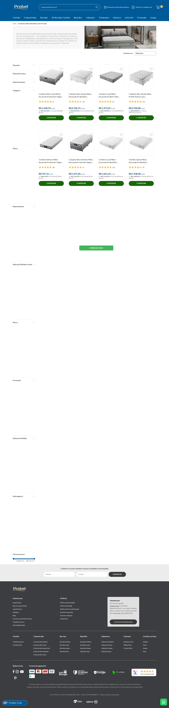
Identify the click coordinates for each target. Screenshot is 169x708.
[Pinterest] (15, 678)
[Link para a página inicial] (14, 24)
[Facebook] (14, 672)
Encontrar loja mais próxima (118, 7)
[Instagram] (17, 672)
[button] (24, 65)
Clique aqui (114, 606)
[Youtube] (22, 671)
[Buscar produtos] (97, 7)
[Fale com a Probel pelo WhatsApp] (163, 702)
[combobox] (69, 7)
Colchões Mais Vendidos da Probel (32, 24)
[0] (157, 7)
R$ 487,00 (20, 164)
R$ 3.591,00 (29, 164)
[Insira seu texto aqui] (91, 702)
